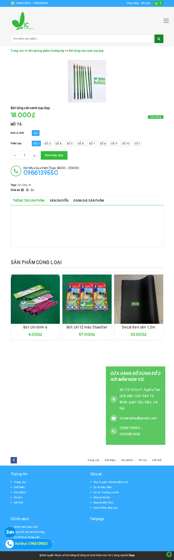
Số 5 (70, 143)
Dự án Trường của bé (106, 492)
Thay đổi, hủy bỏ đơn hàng (29, 532)
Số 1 (137, 143)
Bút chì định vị (35, 327)
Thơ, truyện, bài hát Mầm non (110, 482)
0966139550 (24, 3)
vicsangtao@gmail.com (138, 418)
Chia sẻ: (16, 190)
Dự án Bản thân (102, 487)
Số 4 (58, 143)
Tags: (14, 185)
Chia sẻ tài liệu (101, 497)
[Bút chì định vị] (35, 299)
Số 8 (103, 143)
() (160, 3)
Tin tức (142, 460)
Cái (35, 133)
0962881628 (40, 3)
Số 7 (92, 143)
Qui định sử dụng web (26, 537)
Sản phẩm (127, 460)
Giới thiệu (110, 460)
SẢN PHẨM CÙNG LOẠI (36, 262)
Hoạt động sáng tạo (105, 507)
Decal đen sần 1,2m (138, 327)
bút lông (23, 185)
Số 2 (36, 143)
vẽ (29, 185)
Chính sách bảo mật (26, 527)
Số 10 (125, 143)
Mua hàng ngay (54, 155)
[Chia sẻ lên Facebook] (23, 190)
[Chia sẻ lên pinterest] (27, 190)
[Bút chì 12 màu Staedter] (86, 299)
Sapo (132, 555)
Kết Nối (156, 460)
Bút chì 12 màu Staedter (87, 327)
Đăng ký (145, 3)
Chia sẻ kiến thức (103, 502)
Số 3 (47, 143)
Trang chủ (93, 460)
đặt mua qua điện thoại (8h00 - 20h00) (51, 171)
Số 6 (81, 143)
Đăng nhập (133, 3)
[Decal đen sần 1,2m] (138, 299)
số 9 (114, 143)
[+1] (33, 190)
